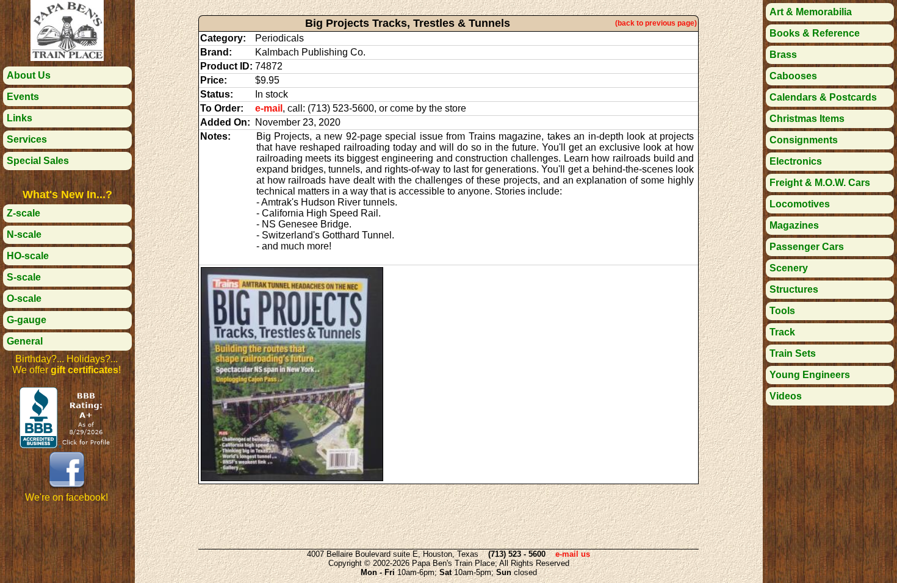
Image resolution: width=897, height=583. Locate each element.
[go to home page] (67, 57)
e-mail (269, 108)
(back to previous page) (656, 23)
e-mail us (572, 554)
